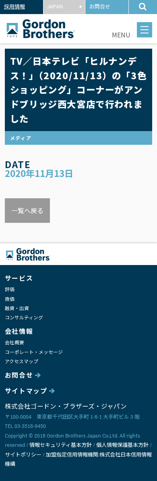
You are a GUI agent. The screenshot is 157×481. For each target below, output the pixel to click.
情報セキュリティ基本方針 (60, 445)
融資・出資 (17, 308)
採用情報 (14, 7)
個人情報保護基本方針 (122, 445)
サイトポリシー (23, 455)
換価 (9, 299)
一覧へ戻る (27, 210)
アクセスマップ (21, 362)
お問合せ (99, 7)
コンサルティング (24, 318)
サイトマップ (26, 391)
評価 (9, 290)
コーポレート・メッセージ (34, 352)
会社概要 (14, 343)
